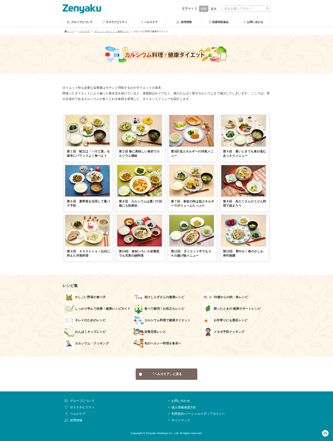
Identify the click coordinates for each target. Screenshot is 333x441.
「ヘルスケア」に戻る (166, 374)
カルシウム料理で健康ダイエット (167, 320)
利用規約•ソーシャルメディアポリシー (198, 413)
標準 (204, 8)
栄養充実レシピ (155, 331)
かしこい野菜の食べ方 (90, 297)
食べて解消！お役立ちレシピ (164, 308)
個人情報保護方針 (184, 407)
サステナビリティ (82, 407)
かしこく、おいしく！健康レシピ (111, 31)
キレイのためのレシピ (90, 320)
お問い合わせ (181, 400)
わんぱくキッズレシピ (90, 331)
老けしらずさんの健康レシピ (164, 297)
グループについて (82, 400)
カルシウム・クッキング (92, 343)
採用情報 (76, 420)
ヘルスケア (84, 31)
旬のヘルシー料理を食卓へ (162, 343)
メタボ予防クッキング (229, 331)
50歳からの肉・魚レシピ (231, 297)
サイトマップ (181, 420)
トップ (70, 31)
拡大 (214, 8)
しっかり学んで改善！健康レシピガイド (102, 308)
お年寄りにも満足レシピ (231, 320)
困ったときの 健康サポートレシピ (237, 308)
